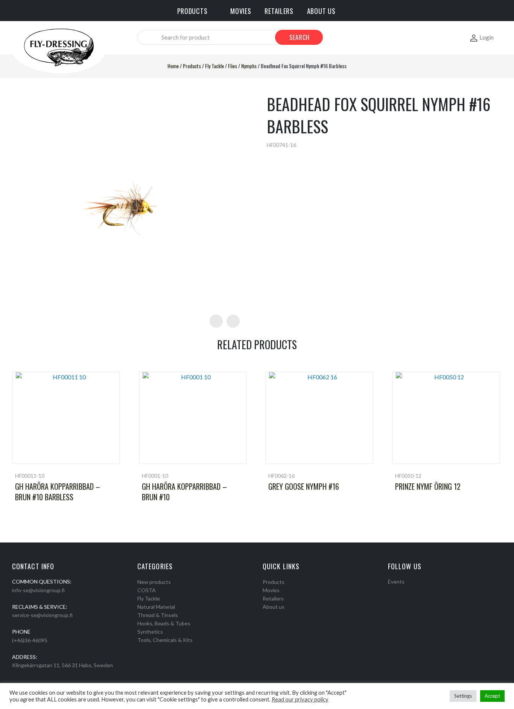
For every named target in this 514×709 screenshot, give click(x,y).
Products (192, 66)
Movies (271, 590)
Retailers (273, 598)
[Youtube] (410, 591)
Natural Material (156, 607)
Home (173, 66)
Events (396, 581)
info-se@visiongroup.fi (38, 590)
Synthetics (150, 631)
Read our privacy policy (300, 699)
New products (154, 582)
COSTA (146, 590)
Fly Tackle (214, 66)
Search (299, 37)
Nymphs (249, 66)
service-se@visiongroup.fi (42, 615)
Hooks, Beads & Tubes (163, 623)
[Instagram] (400, 591)
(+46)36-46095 (29, 640)
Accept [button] (492, 696)
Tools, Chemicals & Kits (165, 640)
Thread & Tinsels (157, 615)
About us (273, 607)
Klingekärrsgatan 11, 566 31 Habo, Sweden (62, 665)
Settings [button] (463, 696)
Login (486, 37)
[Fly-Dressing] (58, 46)
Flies (232, 66)
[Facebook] (390, 591)
